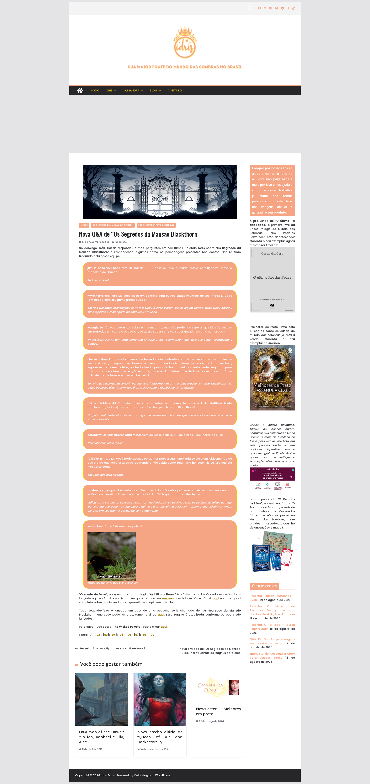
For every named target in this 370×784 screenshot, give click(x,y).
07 (137, 635)
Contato (175, 90)
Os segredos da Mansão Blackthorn (113, 225)
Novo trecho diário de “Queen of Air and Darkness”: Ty (159, 737)
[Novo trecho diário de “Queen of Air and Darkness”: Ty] (160, 675)
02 (98, 635)
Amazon (168, 598)
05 (121, 635)
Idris (109, 90)
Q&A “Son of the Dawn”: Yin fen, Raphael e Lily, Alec (101, 737)
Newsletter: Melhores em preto (218, 711)
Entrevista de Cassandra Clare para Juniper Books (272, 656)
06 (129, 635)
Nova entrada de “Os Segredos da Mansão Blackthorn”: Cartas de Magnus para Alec (210, 651)
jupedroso (121, 242)
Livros (84, 225)
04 (114, 635)
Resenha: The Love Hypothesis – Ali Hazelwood (112, 648)
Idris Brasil (108, 775)
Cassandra (131, 90)
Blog (153, 90)
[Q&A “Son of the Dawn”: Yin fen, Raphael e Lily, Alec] (101, 675)
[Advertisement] (185, 124)
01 (91, 635)
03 (106, 635)
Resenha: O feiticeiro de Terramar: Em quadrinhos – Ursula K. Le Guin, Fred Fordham (272, 610)
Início (95, 90)
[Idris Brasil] (80, 90)
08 (144, 635)
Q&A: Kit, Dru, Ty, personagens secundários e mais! (272, 641)
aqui (216, 598)
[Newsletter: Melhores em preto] (218, 675)
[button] (114, 90)
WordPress (162, 775)
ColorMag (141, 775)
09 (152, 635)
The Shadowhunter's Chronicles (156, 225)
